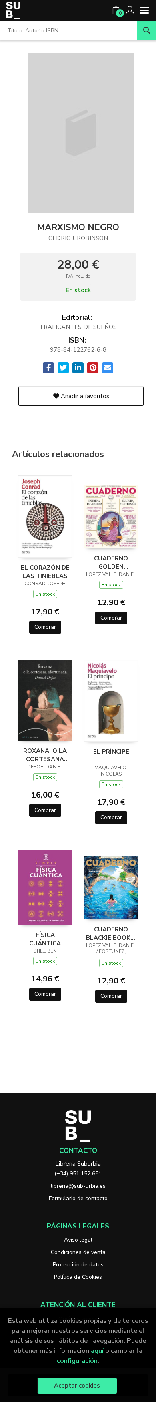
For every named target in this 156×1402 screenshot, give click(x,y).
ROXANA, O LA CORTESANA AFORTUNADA (45, 755)
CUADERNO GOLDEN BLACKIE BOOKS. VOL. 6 (111, 562)
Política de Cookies (78, 1277)
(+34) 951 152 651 (78, 1173)
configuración (77, 1360)
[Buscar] (146, 30)
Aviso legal (78, 1240)
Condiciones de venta (78, 1252)
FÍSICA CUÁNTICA (45, 939)
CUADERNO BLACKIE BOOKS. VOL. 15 (111, 933)
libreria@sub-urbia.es (78, 1186)
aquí (97, 1350)
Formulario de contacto (78, 1198)
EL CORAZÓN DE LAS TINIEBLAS (45, 572)
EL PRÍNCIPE (111, 752)
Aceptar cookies (77, 1386)
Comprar (45, 627)
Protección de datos (78, 1264)
